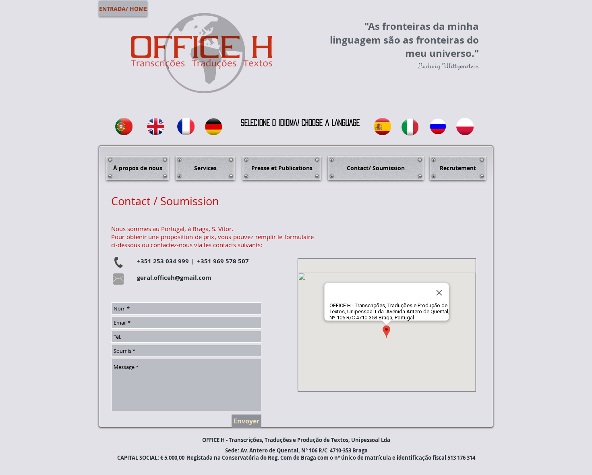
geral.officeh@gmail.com (174, 277)
